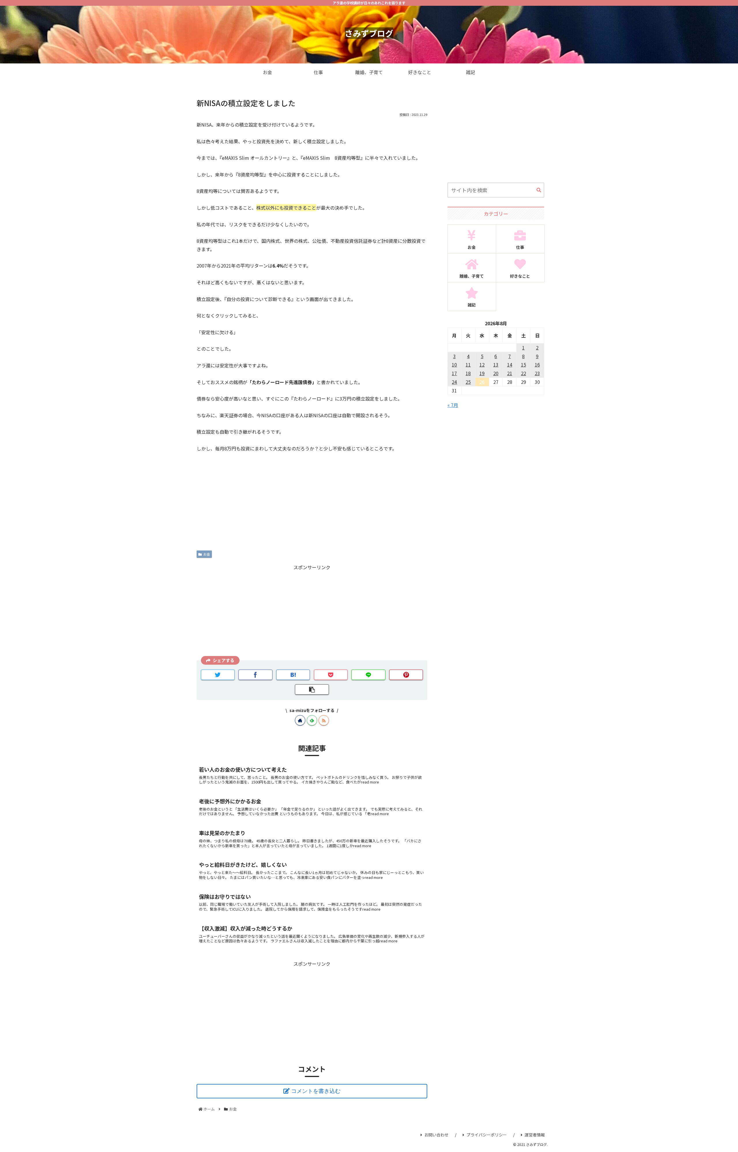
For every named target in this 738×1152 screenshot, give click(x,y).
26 (482, 381)
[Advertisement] (312, 611)
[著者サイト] (300, 720)
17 (454, 373)
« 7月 (452, 404)
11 (468, 364)
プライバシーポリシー (486, 1135)
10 (454, 364)
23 (537, 373)
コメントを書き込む (315, 1091)
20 (495, 373)
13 (495, 364)
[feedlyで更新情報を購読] (312, 720)
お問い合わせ (436, 1135)
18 (468, 373)
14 (509, 364)
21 (509, 373)
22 (523, 373)
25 (468, 381)
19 (482, 373)
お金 (206, 554)
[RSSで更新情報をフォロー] (324, 720)
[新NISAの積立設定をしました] (293, 675)
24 (454, 381)
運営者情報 (535, 1135)
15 (523, 364)
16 (537, 364)
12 (482, 364)
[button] (538, 190)
